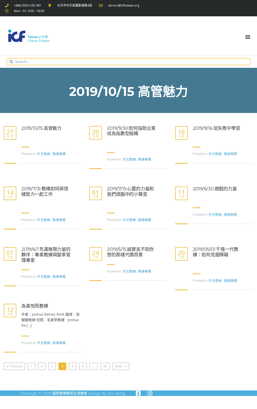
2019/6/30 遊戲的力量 (215, 189)
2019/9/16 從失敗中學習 (216, 128)
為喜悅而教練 (34, 306)
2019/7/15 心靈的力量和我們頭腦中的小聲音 (130, 191)
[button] (248, 37)
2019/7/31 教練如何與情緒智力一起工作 (44, 191)
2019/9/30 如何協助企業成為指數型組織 (131, 131)
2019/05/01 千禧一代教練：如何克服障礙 (215, 252)
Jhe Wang (116, 393)
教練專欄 (59, 153)
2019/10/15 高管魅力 (41, 128)
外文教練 (43, 153)
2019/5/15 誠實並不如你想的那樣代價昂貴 (130, 252)
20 (105, 366)
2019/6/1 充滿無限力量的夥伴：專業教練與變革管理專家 (46, 255)
